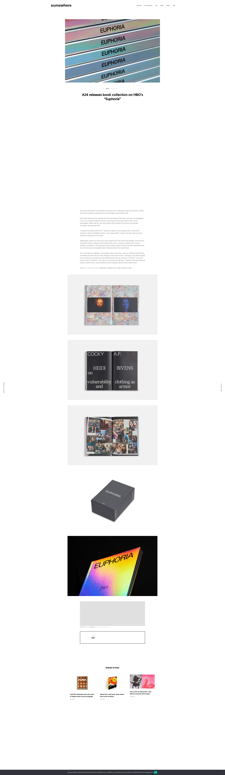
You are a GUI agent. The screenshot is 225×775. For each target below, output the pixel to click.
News (161, 5)
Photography (148, 5)
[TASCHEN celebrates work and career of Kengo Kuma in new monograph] (82, 683)
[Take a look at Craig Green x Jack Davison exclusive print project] (142, 682)
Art (156, 5)
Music (168, 5)
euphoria (104, 627)
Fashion (139, 5)
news (108, 627)
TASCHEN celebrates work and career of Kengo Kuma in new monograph (82, 695)
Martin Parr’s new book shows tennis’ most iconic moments (112, 695)
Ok (155, 772)
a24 (96, 627)
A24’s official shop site (90, 268)
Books (107, 88)
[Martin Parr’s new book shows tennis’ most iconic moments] (112, 683)
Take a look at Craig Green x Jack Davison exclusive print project (140, 693)
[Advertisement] (112, 613)
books (99, 627)
